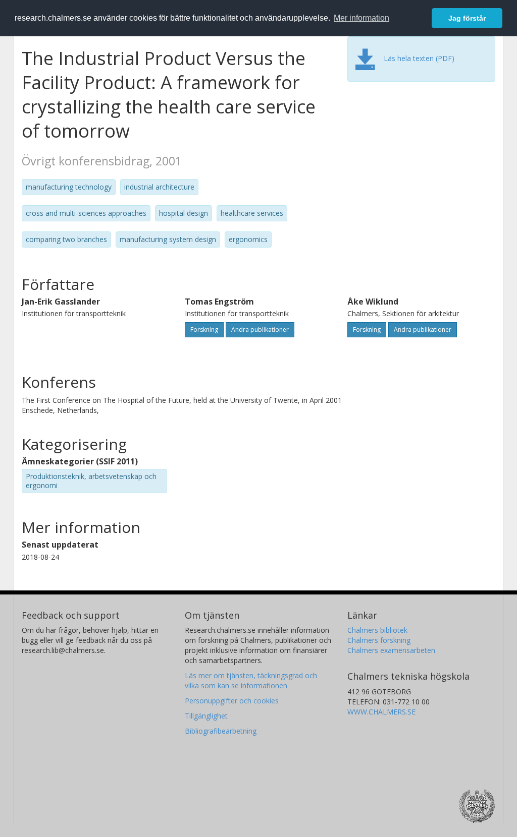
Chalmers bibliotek (377, 630)
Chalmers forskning (378, 640)
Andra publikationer (260, 329)
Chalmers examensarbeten (391, 650)
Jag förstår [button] (467, 18)
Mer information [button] (361, 18)
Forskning (204, 329)
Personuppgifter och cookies (232, 700)
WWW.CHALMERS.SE (381, 711)
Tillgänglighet (206, 716)
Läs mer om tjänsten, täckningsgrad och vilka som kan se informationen (251, 680)
